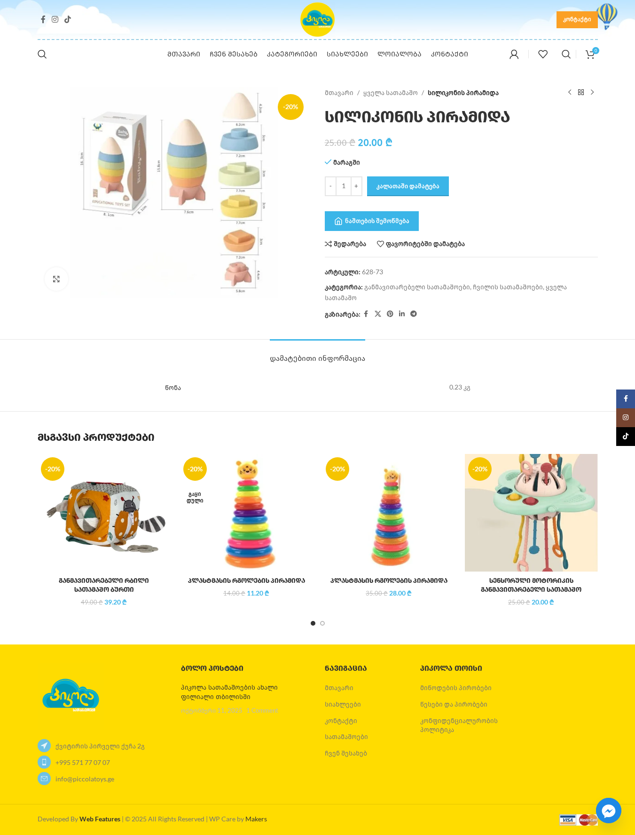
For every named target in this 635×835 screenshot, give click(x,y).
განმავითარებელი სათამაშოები (417, 287)
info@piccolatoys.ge (84, 779)
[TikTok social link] (68, 19)
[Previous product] (569, 92)
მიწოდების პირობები (456, 688)
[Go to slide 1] (313, 623)
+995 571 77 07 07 (82, 762)
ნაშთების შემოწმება (377, 220)
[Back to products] (581, 92)
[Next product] (592, 92)
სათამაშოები (346, 736)
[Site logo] (317, 19)
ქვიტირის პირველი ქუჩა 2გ (100, 746)
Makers (256, 819)
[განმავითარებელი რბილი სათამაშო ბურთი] (104, 513)
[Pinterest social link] (390, 314)
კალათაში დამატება (407, 186)
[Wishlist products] (542, 54)
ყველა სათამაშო (390, 92)
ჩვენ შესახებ (346, 753)
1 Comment (262, 710)
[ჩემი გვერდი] (514, 54)
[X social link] (378, 314)
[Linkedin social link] (402, 314)
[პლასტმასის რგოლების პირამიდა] (246, 513)
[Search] (42, 54)
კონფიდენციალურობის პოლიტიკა (459, 725)
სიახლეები (343, 704)
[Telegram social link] (414, 314)
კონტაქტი (577, 19)
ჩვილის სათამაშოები (508, 287)
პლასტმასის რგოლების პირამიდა (246, 581)
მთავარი (339, 92)
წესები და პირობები (453, 704)
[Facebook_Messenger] (608, 810)
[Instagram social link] (55, 19)
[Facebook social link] (43, 19)
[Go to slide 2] (322, 623)
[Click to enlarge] (56, 279)
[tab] (317, 353)
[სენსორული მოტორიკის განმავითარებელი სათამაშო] (531, 513)
